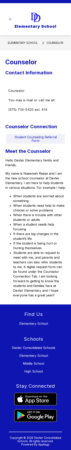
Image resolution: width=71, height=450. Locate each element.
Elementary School (23, 42)
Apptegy (44, 444)
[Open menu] (10, 19)
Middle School (33, 363)
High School (33, 371)
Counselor (55, 42)
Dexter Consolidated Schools (33, 348)
